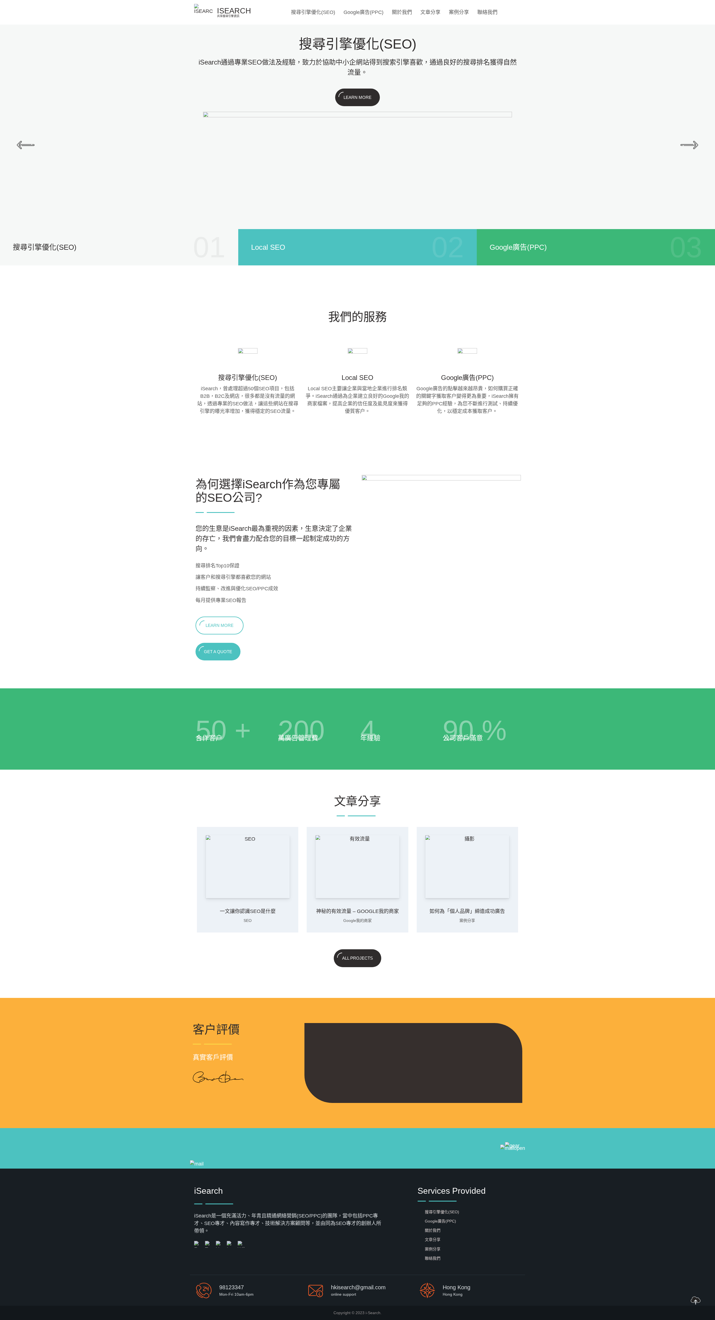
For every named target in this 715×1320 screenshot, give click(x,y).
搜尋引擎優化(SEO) (313, 12)
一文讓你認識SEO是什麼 (248, 911)
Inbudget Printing (398, 1052)
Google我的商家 (357, 920)
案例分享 (459, 12)
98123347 (231, 1287)
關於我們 (402, 12)
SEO (248, 920)
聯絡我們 (487, 12)
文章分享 (430, 12)
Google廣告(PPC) (363, 12)
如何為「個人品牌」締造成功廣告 (467, 911)
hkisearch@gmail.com (358, 1287)
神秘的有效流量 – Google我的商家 (357, 911)
